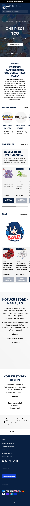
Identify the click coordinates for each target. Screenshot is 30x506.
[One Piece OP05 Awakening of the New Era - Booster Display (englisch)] (21, 253)
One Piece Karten (20, 127)
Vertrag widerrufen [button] (9, 476)
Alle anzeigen (24, 144)
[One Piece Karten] (21, 117)
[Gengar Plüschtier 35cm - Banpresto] (8, 174)
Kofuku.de (7, 501)
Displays (10, 93)
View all (26, 107)
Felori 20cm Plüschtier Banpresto (19, 186)
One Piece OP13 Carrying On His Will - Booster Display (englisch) (8, 266)
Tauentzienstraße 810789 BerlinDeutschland (15, 405)
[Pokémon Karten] (7, 117)
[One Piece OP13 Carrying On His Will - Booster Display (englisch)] (8, 253)
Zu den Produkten (15, 44)
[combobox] (15, 11)
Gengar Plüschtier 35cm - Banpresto (8, 185)
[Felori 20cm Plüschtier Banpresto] (21, 174)
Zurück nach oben (15, 432)
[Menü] (27, 6)
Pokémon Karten (7, 127)
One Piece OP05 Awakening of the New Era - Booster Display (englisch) (21, 266)
